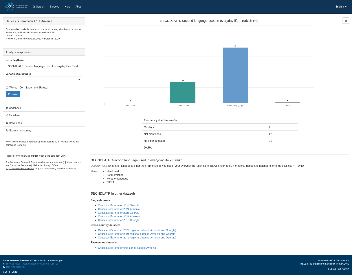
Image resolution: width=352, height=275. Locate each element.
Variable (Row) (15, 60)
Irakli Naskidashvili (15, 266)
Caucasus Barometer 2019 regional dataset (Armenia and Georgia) (137, 237)
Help (67, 6)
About (79, 6)
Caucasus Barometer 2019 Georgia (118, 220)
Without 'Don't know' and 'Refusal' (29, 87)
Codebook (15, 108)
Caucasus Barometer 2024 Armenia (119, 209)
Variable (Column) (17, 74)
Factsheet (14, 115)
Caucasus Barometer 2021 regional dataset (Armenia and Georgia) (137, 234)
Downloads (15, 123)
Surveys (54, 6)
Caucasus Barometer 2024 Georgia (118, 205)
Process (12, 94)
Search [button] (40, 6)
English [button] (340, 6)
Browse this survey (20, 130)
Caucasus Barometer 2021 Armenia (119, 216)
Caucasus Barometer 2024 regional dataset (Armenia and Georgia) (137, 230)
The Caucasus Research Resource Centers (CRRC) (32, 263)
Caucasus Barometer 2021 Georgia (118, 212)
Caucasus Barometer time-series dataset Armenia (127, 247)
